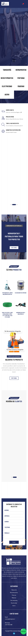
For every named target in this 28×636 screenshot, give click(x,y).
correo (6, 521)
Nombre (6, 510)
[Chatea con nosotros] (24, 632)
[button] (22, 4)
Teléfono (7, 527)
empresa (6, 516)
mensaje (6, 533)
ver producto (14, 170)
